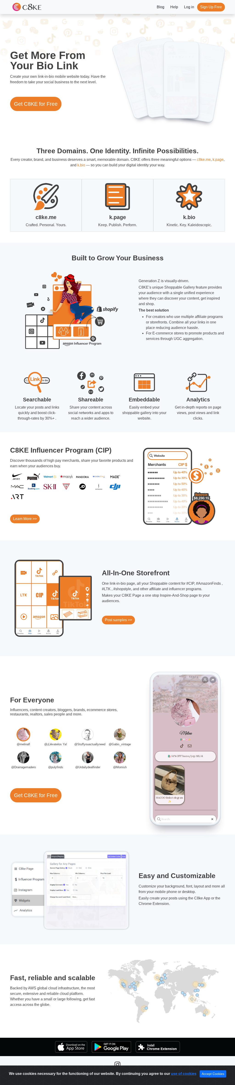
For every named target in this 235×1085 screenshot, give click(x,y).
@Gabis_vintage (120, 744)
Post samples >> (118, 620)
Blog (160, 7)
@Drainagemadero (23, 767)
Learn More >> (25, 519)
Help (174, 7)
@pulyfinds (55, 767)
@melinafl (23, 744)
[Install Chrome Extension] (158, 1047)
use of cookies (183, 1074)
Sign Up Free (211, 7)
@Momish (120, 767)
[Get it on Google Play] (111, 1047)
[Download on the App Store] (71, 1047)
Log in (189, 7)
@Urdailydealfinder (87, 767)
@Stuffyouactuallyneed (89, 744)
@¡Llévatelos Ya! (55, 744)
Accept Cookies (213, 1074)
